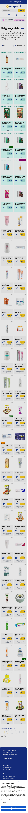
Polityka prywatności (21, 782)
